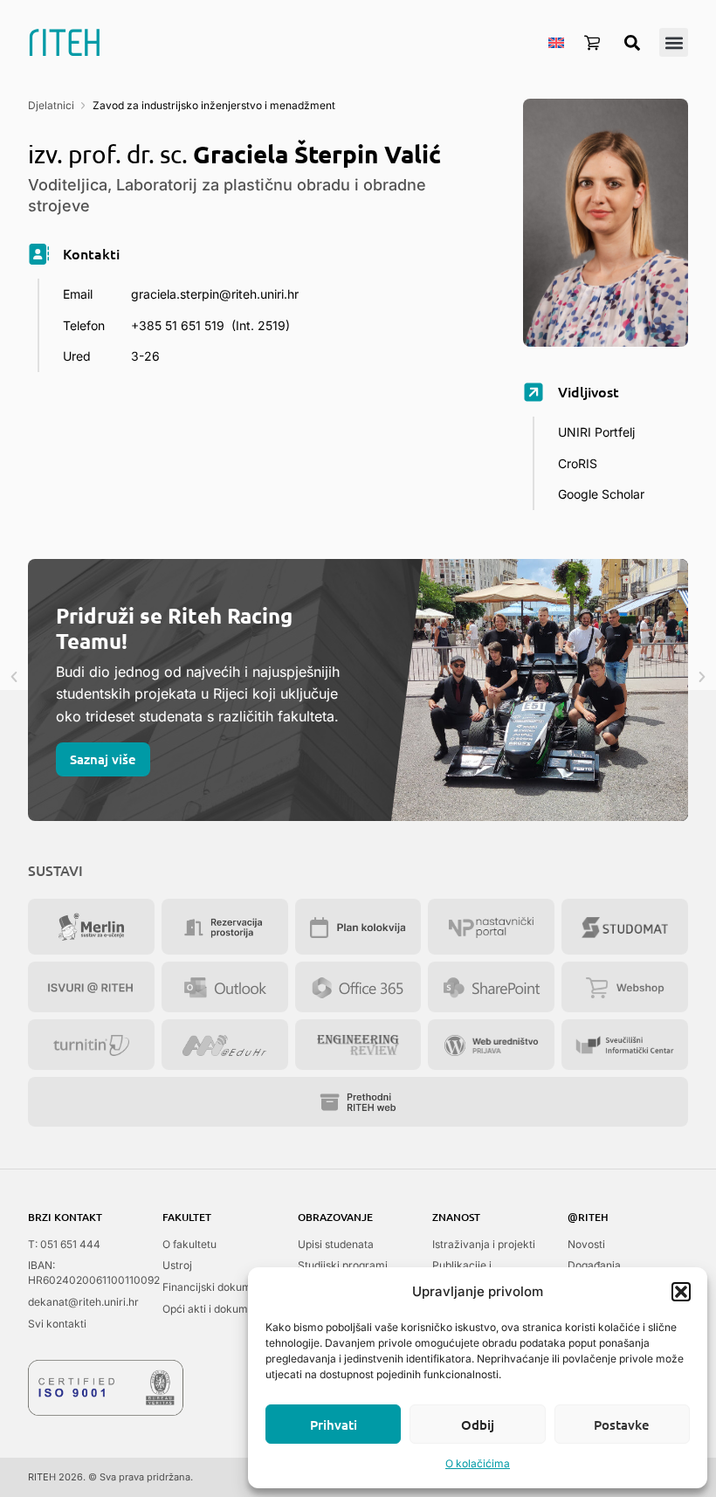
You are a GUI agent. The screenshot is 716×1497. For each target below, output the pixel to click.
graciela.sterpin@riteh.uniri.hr (215, 293)
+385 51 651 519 (177, 325)
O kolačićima (477, 1463)
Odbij (477, 1424)
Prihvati (333, 1424)
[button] (681, 1291)
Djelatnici (51, 105)
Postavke (622, 1424)
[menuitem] (556, 42)
